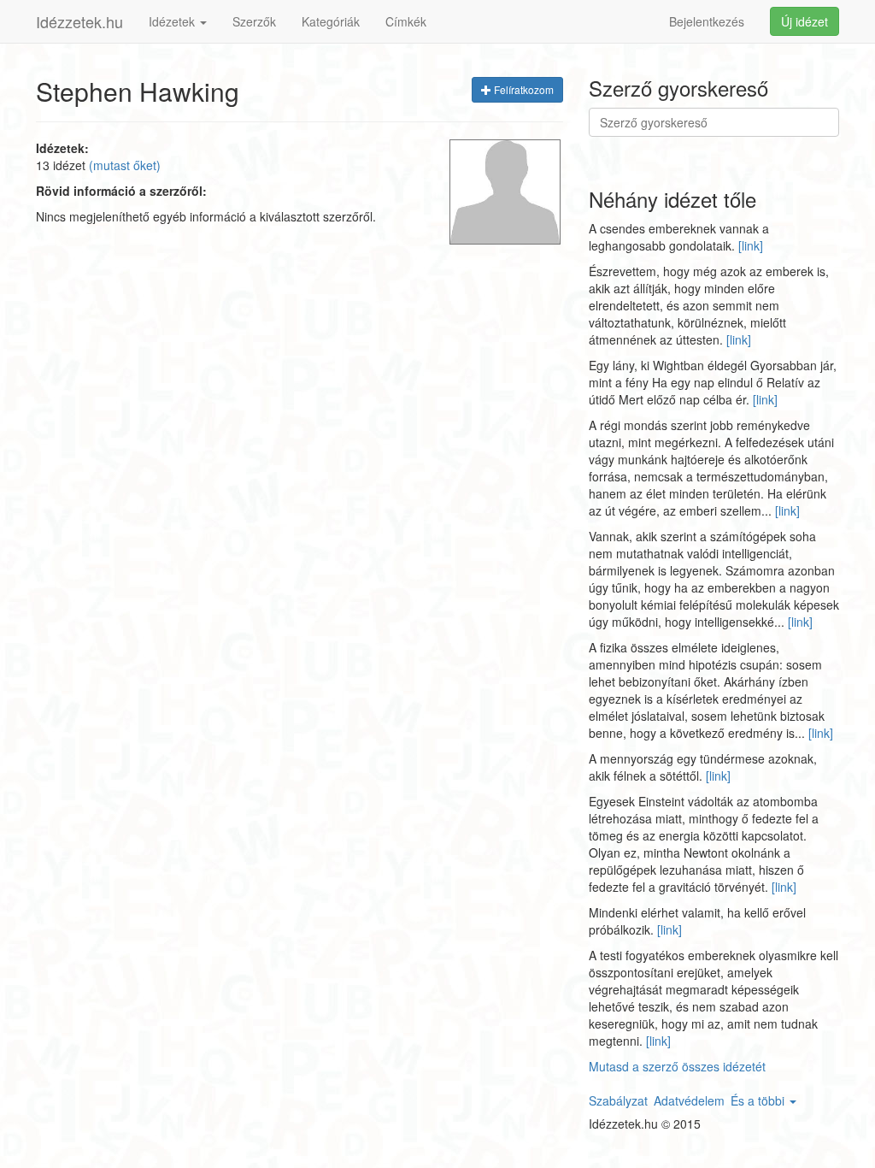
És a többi (759, 1100)
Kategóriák (331, 21)
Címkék (405, 21)
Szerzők (254, 21)
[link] (750, 245)
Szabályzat (618, 1100)
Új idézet (804, 21)
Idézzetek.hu (79, 21)
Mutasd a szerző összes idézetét (677, 1066)
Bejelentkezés (706, 21)
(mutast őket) (125, 165)
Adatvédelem (689, 1100)
